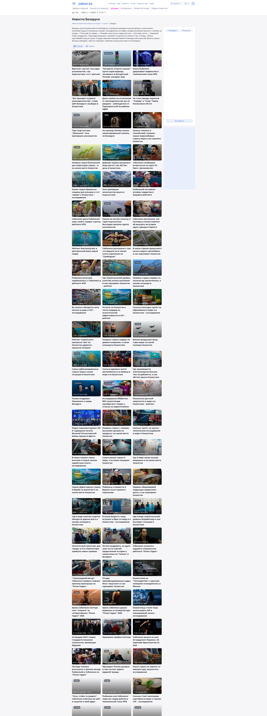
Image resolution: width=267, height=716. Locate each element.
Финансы (125, 3)
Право (152, 3)
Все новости (179, 121)
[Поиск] (193, 3)
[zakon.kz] (85, 3)
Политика (112, 3)
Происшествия (142, 3)
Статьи (132, 3)
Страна (105, 23)
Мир (118, 3)
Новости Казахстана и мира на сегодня (86, 23)
